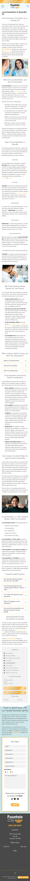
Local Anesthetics (10, 663)
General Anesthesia (10, 655)
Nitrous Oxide (9, 665)
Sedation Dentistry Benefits (12, 670)
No (11, 772)
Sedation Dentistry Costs (11, 672)
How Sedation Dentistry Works (13, 658)
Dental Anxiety (9, 653)
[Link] (2, 6)
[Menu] (27, 6)
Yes (6, 772)
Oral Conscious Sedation (12, 668)
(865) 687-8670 (6, 49)
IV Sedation (9, 660)
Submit (15, 805)
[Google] (15, 873)
